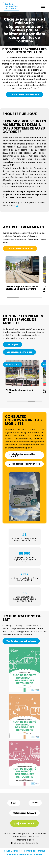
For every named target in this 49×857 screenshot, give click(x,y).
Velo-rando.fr (27, 823)
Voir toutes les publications (21, 641)
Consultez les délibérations (24, 94)
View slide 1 (13, 297)
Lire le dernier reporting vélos (24, 463)
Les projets (12, 344)
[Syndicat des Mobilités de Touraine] (11, 6)
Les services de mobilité (19, 352)
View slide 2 (24, 297)
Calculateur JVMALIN (24, 813)
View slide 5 (38, 401)
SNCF (35, 802)
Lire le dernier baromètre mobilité (22, 455)
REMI (13, 802)
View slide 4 (31, 401)
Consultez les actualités (20, 248)
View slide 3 (36, 297)
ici (17, 205)
